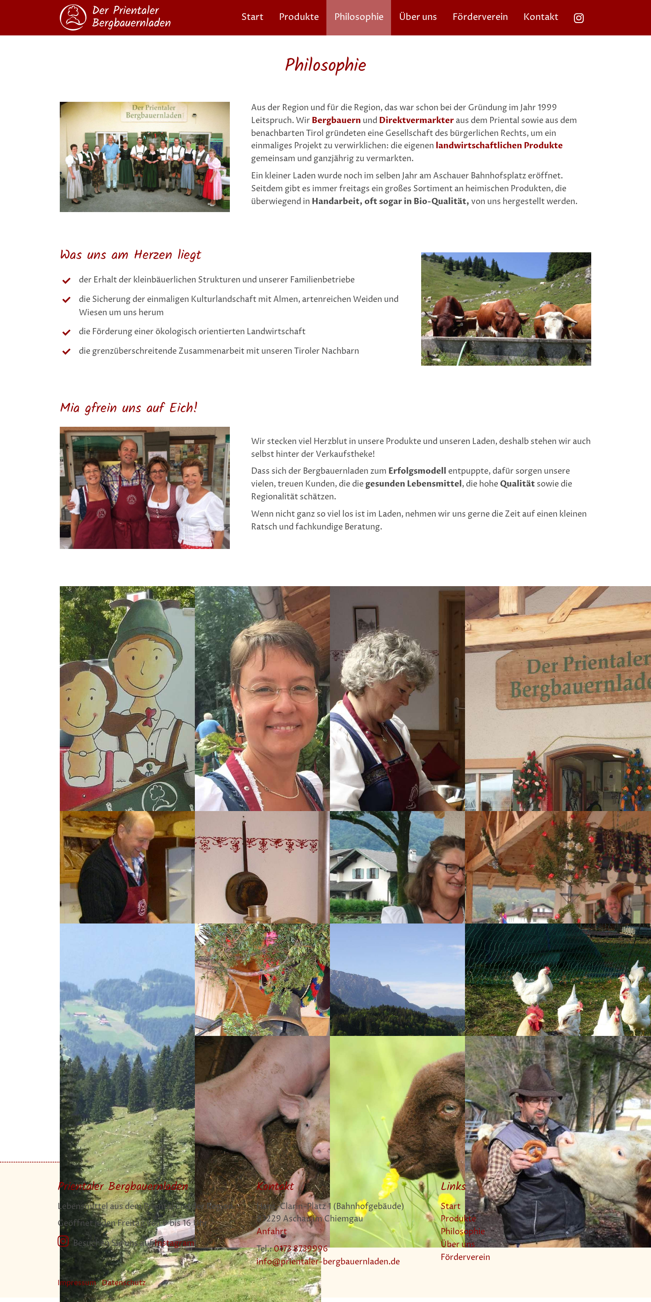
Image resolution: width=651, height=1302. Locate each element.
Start (451, 1206)
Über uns (458, 1244)
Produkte (458, 1219)
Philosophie (463, 1231)
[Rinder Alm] (506, 256)
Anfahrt (271, 1231)
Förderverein (465, 1257)
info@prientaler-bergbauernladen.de (328, 1261)
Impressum (77, 1283)
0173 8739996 (301, 1249)
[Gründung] (145, 105)
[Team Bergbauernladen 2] (145, 430)
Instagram (174, 1243)
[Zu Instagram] (578, 17)
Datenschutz (124, 1283)
